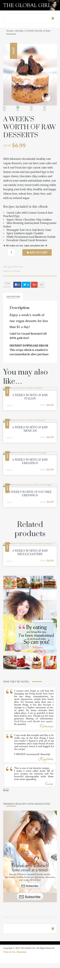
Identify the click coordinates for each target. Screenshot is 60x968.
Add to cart (39, 252)
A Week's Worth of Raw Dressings (30, 461)
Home (9, 30)
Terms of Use (9, 952)
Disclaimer (21, 952)
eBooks (19, 30)
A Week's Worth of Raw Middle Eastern (30, 552)
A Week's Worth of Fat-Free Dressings (30, 493)
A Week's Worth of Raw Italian (30, 397)
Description (13, 296)
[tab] (13, 297)
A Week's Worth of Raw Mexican (30, 429)
